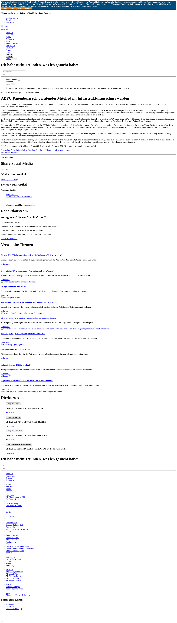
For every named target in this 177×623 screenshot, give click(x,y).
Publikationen (11, 542)
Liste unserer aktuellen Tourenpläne (19, 444)
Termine (9, 478)
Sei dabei (9, 48)
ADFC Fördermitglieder (15, 551)
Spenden (9, 20)
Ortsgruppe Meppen (13, 417)
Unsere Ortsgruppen (13, 559)
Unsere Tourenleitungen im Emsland (20, 548)
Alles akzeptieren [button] (25, 8)
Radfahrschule (11, 523)
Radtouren (10, 39)
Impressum (10, 604)
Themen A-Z (11, 491)
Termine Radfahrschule (14, 525)
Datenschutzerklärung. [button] (89, 6)
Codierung (10, 516)
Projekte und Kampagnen (46, 150)
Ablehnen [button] (4, 8)
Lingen (8, 561)
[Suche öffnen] (4, 29)
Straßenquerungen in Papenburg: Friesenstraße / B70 (23, 334)
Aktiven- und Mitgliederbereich (18, 595)
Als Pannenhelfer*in (13, 580)
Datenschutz (10, 606)
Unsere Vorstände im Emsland (17, 546)
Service (8, 41)
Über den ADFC (12, 538)
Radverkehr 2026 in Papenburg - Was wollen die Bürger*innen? (27, 271)
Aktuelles (9, 33)
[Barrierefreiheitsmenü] (2, 29)
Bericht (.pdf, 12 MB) (9, 180)
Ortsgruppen (10, 46)
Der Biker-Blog (12, 503)
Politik (8, 37)
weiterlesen (10, 412)
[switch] (19, 80)
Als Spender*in (12, 574)
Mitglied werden (12, 18)
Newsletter (10, 22)
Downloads (10, 527)
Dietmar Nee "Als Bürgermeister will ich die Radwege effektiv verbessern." (31, 255)
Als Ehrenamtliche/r (13, 576)
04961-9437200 (12, 195)
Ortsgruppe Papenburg (14, 431)
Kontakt (9, 553)
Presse (8, 50)
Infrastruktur (6, 150)
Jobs (7, 544)
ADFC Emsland (12, 43)
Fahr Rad (9, 35)
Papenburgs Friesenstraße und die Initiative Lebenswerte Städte (27, 381)
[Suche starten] (4, 74)
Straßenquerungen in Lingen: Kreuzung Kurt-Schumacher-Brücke (28, 318)
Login (8, 52)
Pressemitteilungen (13, 587)
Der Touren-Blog (12, 499)
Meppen (9, 563)
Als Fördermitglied (13, 578)
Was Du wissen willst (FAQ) (17, 529)
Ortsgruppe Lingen (13, 404)
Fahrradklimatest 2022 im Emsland (15, 365)
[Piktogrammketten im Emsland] (18, 282)
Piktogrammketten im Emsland (13, 286)
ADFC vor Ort (11, 540)
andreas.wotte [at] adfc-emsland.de (19, 197)
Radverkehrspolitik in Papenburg (23, 150)
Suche (8, 59)
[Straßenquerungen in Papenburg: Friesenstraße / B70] (55, 329)
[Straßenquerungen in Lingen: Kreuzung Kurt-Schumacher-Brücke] (21, 313)
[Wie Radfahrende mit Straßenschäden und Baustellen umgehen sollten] (10, 297)
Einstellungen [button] (13, 8)
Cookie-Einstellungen (14, 609)
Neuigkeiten (10, 476)
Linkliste (9, 531)
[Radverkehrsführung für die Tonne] (13, 345)
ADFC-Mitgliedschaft (14, 572)
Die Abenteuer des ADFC (16, 497)
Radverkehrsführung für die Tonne (15, 349)
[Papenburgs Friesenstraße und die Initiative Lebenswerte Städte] (6, 376)
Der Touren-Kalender (14, 506)
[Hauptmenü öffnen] (7, 29)
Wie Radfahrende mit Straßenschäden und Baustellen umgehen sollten (30, 302)
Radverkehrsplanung (64, 150)
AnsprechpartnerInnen (14, 589)
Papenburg (10, 565)
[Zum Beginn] (2, 621)
